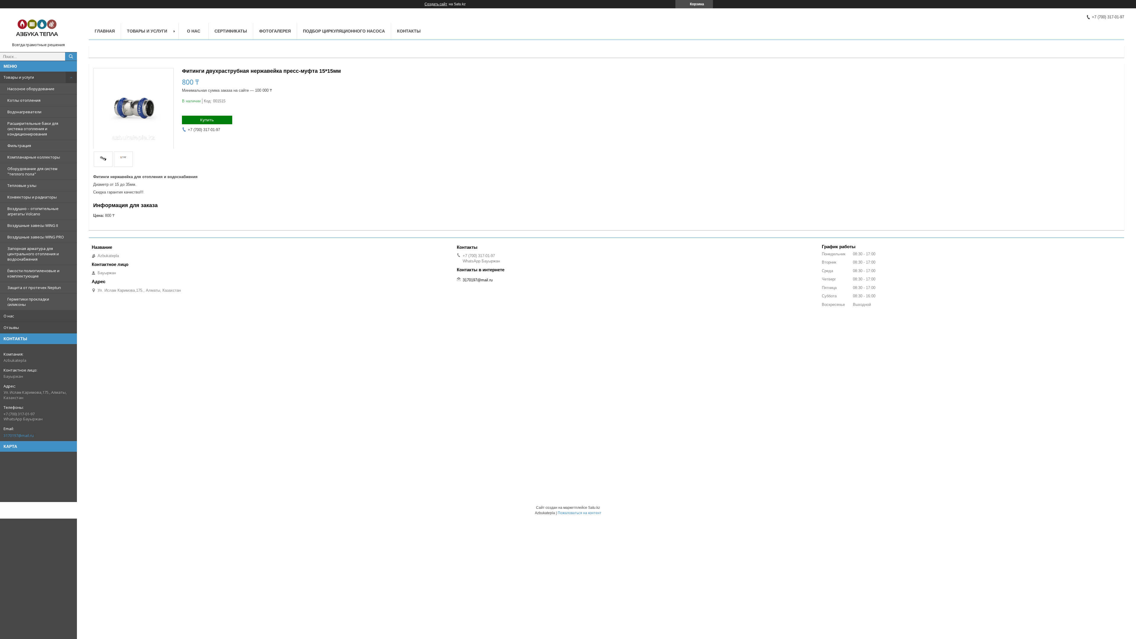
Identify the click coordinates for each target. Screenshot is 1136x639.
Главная (105, 31)
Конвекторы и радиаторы (32, 197)
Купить (207, 119)
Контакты (409, 31)
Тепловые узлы (21, 185)
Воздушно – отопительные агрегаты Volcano (33, 211)
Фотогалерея (275, 31)
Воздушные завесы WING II (32, 225)
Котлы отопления (24, 100)
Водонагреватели (24, 111)
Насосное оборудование (30, 88)
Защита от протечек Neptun (34, 287)
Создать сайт (436, 4)
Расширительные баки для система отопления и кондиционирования (32, 129)
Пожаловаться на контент (579, 513)
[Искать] (71, 56)
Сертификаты (230, 31)
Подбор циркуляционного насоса (344, 31)
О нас (9, 316)
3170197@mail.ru (19, 435)
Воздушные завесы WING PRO (35, 237)
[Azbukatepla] (38, 27)
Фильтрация (19, 145)
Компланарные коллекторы (33, 157)
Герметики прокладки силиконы (28, 301)
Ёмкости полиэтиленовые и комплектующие (33, 273)
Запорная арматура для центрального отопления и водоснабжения (33, 254)
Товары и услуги (19, 77)
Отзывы (11, 327)
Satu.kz (594, 508)
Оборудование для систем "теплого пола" (32, 171)
